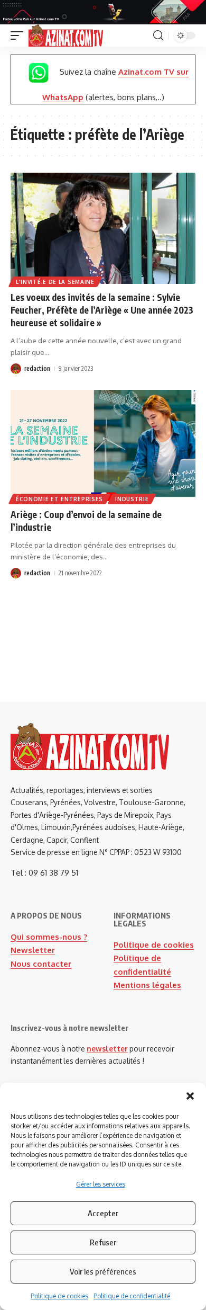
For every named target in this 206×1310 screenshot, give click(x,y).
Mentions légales (147, 985)
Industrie (131, 499)
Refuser (103, 1242)
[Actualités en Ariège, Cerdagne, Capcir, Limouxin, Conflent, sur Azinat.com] (66, 35)
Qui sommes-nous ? (49, 937)
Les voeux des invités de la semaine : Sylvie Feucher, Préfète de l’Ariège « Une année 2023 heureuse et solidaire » (102, 309)
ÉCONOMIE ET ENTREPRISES (59, 499)
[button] (190, 1096)
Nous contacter (41, 964)
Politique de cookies (59, 1296)
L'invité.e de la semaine (55, 282)
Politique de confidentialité (131, 1296)
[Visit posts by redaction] (16, 368)
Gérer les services (100, 1184)
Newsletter (33, 950)
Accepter (103, 1213)
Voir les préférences (103, 1271)
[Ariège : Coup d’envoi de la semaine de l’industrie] (103, 445)
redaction (37, 368)
